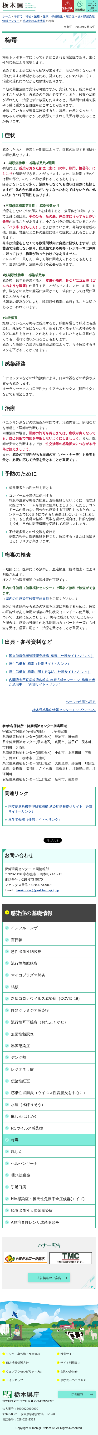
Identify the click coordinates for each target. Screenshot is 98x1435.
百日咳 (16, 940)
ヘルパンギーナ (24, 1163)
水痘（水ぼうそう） (28, 1105)
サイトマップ (14, 1380)
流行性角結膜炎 (24, 963)
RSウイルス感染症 (27, 1128)
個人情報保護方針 (17, 1362)
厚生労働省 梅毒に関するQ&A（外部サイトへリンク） (50, 672)
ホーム (6, 16)
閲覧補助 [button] (80, 9)
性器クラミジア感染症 (30, 1010)
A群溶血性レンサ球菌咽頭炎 (35, 1222)
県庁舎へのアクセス (73, 1380)
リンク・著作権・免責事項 (23, 1354)
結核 (15, 987)
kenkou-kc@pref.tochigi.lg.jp (37, 890)
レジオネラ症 (22, 1069)
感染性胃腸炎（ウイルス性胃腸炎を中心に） (49, 1093)
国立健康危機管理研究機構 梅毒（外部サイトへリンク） (51, 656)
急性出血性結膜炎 (26, 952)
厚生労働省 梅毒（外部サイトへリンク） (40, 664)
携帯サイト (67, 1354)
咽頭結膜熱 (20, 1175)
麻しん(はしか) (23, 1116)
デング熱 (18, 1057)
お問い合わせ (69, 1371)
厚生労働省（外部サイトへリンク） (35, 819)
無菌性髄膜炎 (22, 1034)
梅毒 (15, 1140)
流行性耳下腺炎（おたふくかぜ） (39, 1022)
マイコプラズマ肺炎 (28, 975)
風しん (16, 1152)
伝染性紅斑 (20, 1081)
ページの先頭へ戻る (81, 702)
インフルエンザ (24, 928)
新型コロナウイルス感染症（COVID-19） (46, 998)
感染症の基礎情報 (34, 21)
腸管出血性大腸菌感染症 (32, 1210)
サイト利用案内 (70, 1362)
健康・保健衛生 (53, 16)
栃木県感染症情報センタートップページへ (64, 710)
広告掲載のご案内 (49, 1278)
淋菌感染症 (20, 1046)
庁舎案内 (77, 1394)
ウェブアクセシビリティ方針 (24, 1371)
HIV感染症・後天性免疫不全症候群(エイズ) (47, 1199)
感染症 (70, 16)
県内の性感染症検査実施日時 (27, 598)
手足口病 (18, 1187)
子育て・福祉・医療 (27, 16)
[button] (68, 6)
